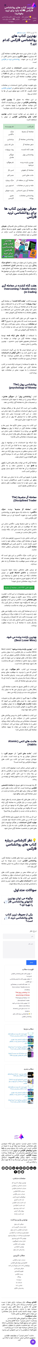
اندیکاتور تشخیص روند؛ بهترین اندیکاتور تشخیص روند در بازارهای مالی (18, 1041)
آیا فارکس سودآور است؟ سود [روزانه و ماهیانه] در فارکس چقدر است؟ (17, 1048)
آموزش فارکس (6, 88)
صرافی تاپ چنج (19, 1224)
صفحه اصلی (35, 19)
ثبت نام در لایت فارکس (19, 1203)
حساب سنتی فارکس (19, 1194)
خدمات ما (19, 1283)
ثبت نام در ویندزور (19, 1208)
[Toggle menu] (33, 1342)
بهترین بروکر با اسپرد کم (19, 1183)
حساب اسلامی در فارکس (19, 1186)
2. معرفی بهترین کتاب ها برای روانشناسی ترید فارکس (21, 980)
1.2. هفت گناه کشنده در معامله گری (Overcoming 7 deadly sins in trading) (20, 987)
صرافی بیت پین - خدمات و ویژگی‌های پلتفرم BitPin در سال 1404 (17, 1075)
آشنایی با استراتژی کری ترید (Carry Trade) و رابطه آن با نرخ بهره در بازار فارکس (18, 1081)
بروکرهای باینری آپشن (19, 1197)
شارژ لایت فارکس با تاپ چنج (19, 1230)
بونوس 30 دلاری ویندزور (19, 1238)
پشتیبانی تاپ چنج (19, 1250)
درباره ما (19, 1280)
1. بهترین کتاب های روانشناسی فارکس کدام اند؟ (21, 975)
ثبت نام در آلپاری (19, 1200)
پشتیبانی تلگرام (19, 1288)
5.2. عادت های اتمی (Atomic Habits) (21, 1010)
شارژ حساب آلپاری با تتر (19, 1227)
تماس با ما (19, 1285)
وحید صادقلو (21, 33)
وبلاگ (19, 1277)
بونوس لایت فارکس (19, 1244)
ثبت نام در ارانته (19, 1214)
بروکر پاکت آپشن (19, 1211)
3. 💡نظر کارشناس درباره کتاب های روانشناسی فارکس (22, 1015)
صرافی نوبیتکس (19, 1268)
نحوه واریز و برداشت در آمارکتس (19, 1233)
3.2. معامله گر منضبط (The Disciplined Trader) (22, 999)
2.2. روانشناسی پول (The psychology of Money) (22, 994)
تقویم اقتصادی (19, 1271)
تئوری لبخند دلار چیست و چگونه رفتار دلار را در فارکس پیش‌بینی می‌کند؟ (17, 1035)
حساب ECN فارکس (19, 1191)
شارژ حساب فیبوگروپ (19, 1241)
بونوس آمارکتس (19, 1247)
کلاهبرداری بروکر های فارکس (19, 1263)
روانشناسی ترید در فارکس (10, 59)
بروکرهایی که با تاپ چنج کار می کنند (19, 1266)
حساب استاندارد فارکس (19, 1188)
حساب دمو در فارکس (19, 1260)
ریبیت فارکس (19, 1274)
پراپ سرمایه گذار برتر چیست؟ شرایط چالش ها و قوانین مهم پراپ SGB (18, 1054)
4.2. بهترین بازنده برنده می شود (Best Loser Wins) (21, 1004)
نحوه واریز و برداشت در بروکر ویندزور (19, 1235)
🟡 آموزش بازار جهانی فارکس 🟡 (26, 19)
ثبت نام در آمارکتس (19, 1205)
